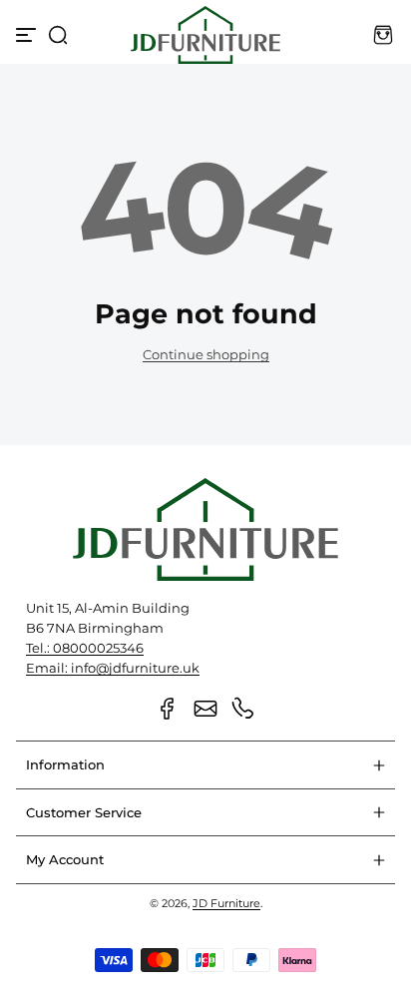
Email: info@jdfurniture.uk (113, 668)
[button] (58, 35)
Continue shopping (206, 354)
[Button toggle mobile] (28, 35)
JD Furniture (226, 903)
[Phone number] (243, 709)
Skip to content (30, 123)
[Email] (205, 709)
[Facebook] (168, 709)
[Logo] (205, 35)
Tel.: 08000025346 (85, 648)
